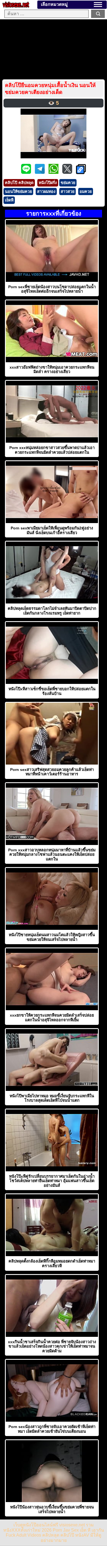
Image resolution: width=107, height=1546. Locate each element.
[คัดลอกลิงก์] (81, 169)
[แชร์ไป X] (67, 172)
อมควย (86, 191)
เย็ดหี (9, 200)
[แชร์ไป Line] (26, 172)
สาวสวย (67, 191)
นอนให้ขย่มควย (18, 191)
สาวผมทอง (46, 191)
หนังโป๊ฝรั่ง (48, 182)
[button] (98, 4)
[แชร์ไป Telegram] (40, 172)
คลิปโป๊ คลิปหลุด (19, 182)
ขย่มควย (68, 182)
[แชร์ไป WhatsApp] (54, 172)
